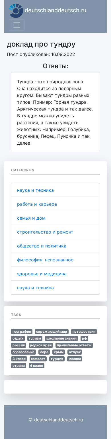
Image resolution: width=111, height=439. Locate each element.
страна (19, 365)
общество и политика (41, 246)
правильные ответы (74, 345)
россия (19, 345)
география (22, 331)
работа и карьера (37, 204)
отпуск (75, 352)
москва (75, 359)
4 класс (36, 365)
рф (84, 338)
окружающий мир (51, 331)
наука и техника (35, 190)
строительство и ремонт (45, 232)
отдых (18, 338)
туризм (34, 338)
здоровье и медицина (42, 273)
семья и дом (31, 218)
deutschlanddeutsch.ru (55, 10)
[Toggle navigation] (17, 25)
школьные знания (61, 338)
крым (58, 352)
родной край (41, 345)
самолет (38, 359)
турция (57, 359)
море (44, 352)
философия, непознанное (45, 260)
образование (23, 352)
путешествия (84, 331)
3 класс (19, 359)
